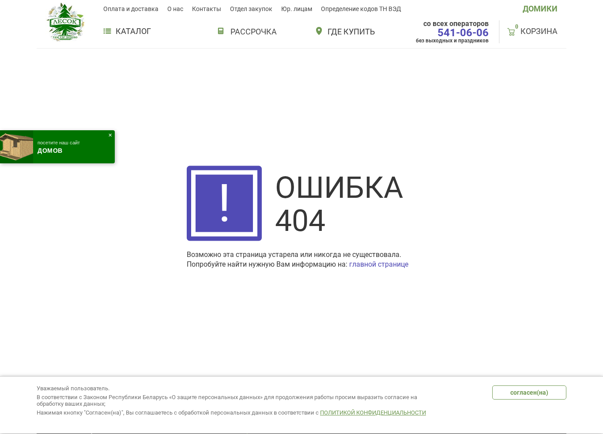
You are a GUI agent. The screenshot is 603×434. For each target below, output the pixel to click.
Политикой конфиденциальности (373, 412)
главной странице (378, 264)
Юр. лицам (296, 8)
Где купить (351, 31)
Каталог (133, 31)
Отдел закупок (251, 8)
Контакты (206, 8)
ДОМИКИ (540, 8)
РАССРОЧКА (253, 31)
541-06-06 (463, 32)
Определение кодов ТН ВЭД (361, 8)
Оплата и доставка (130, 8)
